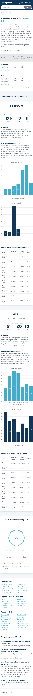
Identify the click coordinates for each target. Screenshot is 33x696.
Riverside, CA (21, 588)
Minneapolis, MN (22, 625)
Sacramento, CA (22, 599)
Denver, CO (4, 629)
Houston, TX (5, 621)
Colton (11, 13)
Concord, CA (5, 599)
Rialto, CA (20, 586)
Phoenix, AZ (4, 627)
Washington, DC (22, 617)
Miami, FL (20, 621)
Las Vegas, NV (21, 627)
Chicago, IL (4, 617)
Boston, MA (20, 619)
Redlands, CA (21, 584)
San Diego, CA (21, 602)
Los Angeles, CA (6, 604)
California (4, 13)
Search (28, 7)
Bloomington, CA (6, 584)
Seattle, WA (4, 625)
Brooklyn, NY (5, 615)
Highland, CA (5, 590)
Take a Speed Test (26, 2)
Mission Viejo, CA (6, 606)
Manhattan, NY (5, 623)
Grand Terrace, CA (7, 588)
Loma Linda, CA (6, 592)
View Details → (5, 70)
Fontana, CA (5, 586)
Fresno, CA (4, 602)
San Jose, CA (21, 606)
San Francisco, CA (22, 604)
